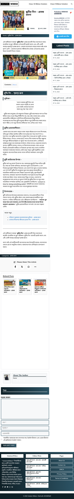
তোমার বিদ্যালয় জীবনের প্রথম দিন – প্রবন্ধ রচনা (24, 220)
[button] (71, 4)
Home (5, 36)
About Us (62, 461)
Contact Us (61, 465)
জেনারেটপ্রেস (47, 496)
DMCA (61, 470)
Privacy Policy (62, 474)
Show (14, 85)
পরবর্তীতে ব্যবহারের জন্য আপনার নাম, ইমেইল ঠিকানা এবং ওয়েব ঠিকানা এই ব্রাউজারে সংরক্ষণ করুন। (25, 439)
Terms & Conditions (61, 478)
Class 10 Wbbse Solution (38, 4)
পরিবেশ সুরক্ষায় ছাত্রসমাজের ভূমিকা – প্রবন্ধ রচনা (25, 217)
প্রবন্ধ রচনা (13, 256)
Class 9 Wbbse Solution (59, 4)
